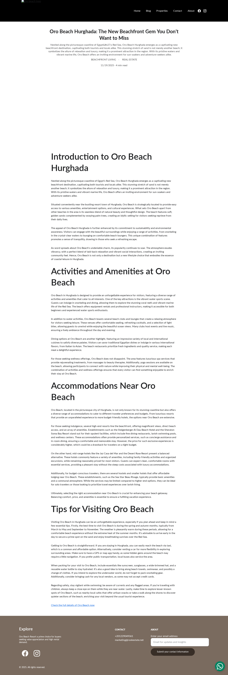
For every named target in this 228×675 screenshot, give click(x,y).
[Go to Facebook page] (200, 10)
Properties (162, 11)
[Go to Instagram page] (204, 10)
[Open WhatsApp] (220, 666)
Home (137, 11)
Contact (177, 11)
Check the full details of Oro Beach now (73, 605)
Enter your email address (164, 636)
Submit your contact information (173, 652)
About (191, 11)
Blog (148, 11)
